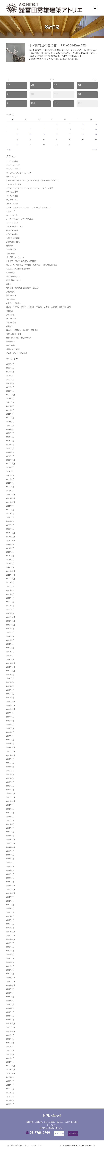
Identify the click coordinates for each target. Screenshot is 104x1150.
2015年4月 (10, 824)
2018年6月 (10, 686)
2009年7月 (10, 1085)
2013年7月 (10, 904)
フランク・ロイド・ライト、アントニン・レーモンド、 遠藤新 (29, 188)
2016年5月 (10, 774)
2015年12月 (10, 793)
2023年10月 (10, 463)
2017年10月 (10, 709)
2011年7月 (10, 996)
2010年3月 (10, 1054)
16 (56, 134)
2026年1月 (10, 391)
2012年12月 (10, 931)
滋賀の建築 (10, 299)
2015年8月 (10, 809)
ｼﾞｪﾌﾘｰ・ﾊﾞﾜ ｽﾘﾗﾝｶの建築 (16, 353)
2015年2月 (10, 832)
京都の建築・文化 (13, 242)
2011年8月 (10, 993)
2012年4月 (10, 962)
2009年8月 (10, 1081)
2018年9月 (10, 674)
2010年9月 (10, 1035)
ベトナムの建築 (12, 195)
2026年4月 (10, 379)
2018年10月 (10, 671)
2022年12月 (10, 494)
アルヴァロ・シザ (13, 165)
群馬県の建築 (11, 318)
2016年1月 (10, 789)
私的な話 (9, 311)
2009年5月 (10, 1092)
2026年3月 (10, 383)
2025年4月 (10, 414)
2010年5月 (10, 1046)
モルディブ (10, 211)
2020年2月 (10, 609)
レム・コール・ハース (14, 226)
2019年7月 (10, 636)
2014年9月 (10, 851)
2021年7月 (10, 548)
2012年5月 (10, 958)
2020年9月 (10, 582)
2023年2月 (10, 486)
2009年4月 (10, 1096)
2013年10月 (10, 893)
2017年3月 (10, 736)
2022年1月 (10, 529)
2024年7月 (10, 433)
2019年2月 (10, 655)
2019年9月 (10, 628)
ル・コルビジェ (12, 222)
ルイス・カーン (12, 215)
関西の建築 (10, 345)
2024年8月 (10, 429)
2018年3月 (10, 697)
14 (30, 134)
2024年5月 (10, 441)
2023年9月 (10, 467)
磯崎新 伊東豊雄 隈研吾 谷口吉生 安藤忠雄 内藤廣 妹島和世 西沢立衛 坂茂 (38, 307)
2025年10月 (10, 394)
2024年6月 (10, 437)
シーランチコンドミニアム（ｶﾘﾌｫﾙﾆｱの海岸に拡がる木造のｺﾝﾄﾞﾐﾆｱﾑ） (32, 180)
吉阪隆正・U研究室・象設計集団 (18, 268)
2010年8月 (10, 1039)
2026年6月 (10, 371)
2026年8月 (10, 364)
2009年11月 (10, 1069)
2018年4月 (10, 694)
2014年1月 (10, 881)
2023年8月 (10, 471)
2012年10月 (10, 939)
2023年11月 (10, 460)
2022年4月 (10, 521)
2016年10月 (10, 755)
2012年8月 (10, 947)
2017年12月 (10, 701)
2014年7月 (10, 858)
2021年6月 (10, 552)
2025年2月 (10, 417)
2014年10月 (10, 847)
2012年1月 (10, 973)
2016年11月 (10, 751)
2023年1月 (10, 490)
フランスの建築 (12, 192)
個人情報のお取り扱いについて (18, 1145)
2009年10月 (10, 1073)
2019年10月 (10, 625)
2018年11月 (10, 667)
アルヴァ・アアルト (13, 169)
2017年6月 (10, 724)
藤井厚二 (9, 326)
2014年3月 (10, 874)
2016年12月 (10, 747)
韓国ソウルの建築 (13, 349)
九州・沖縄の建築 (13, 238)
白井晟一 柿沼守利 (13, 303)
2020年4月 (10, 602)
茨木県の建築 (11, 322)
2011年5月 (10, 1004)
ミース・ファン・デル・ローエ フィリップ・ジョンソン (28, 207)
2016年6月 (10, 770)
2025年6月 (10, 406)
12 (96, 129)
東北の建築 (74, 59)
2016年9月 (10, 759)
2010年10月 (10, 1031)
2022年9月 (10, 506)
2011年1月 (10, 1019)
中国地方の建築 (12, 230)
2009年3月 (10, 1100)
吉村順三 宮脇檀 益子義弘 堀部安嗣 (21, 261)
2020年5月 (10, 598)
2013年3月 (10, 920)
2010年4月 (10, 1050)
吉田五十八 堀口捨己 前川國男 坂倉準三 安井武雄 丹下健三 (31, 265)
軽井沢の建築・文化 (13, 334)
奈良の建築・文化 (13, 276)
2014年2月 (10, 878)
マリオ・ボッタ (12, 203)
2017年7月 (10, 720)
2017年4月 (10, 732)
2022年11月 (10, 498)
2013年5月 (10, 912)
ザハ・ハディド (12, 176)
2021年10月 (10, 540)
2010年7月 (10, 1042)
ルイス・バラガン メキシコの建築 (19, 219)
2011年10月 (10, 985)
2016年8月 (10, 763)
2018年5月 (10, 690)
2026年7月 (10, 368)
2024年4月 (10, 444)
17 (70, 134)
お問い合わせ (59, 1133)
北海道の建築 (11, 249)
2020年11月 (10, 575)
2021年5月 (10, 555)
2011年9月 (10, 989)
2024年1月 (10, 456)
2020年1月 (10, 613)
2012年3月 (10, 966)
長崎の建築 (10, 341)
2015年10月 (10, 801)
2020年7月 (10, 590)
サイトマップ (36, 1145)
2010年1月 (10, 1062)
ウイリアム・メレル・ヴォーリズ (18, 173)
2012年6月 (10, 954)
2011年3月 (10, 1012)
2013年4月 (10, 916)
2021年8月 (10, 544)
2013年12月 (10, 885)
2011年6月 (10, 1000)
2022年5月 (10, 517)
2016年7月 (10, 766)
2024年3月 (10, 448)
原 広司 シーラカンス (15, 257)
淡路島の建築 (11, 295)
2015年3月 (10, 828)
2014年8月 (10, 855)
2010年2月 (10, 1058)
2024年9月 (10, 425)
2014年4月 (10, 870)
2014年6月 (10, 862)
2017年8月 (10, 717)
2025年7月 (10, 402)
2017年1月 (10, 743)
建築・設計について (62, 59)
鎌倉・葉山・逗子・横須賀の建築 (18, 337)
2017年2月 (10, 739)
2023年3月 (10, 483)
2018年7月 (10, 682)
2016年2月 (10, 786)
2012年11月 (10, 935)
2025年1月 (10, 421)
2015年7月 (10, 812)
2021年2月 (10, 563)
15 (44, 134)
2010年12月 (10, 1023)
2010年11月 (10, 1027)
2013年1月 (10, 927)
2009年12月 (10, 1065)
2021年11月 (10, 536)
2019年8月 (10, 632)
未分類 (8, 284)
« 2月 (9, 149)
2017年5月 (10, 728)
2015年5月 (10, 820)
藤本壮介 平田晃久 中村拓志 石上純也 (22, 330)
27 (17, 144)
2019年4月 (10, 647)
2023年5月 (10, 475)
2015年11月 (10, 797)
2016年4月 (10, 778)
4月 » (95, 149)
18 (83, 134)
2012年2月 (10, 970)
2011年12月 (10, 977)
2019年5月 (10, 644)
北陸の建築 (10, 253)
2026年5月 (10, 375)
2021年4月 (10, 559)
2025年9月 (10, 398)
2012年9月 (10, 943)
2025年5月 (10, 410)
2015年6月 (10, 816)
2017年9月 (10, 713)
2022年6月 (10, 513)
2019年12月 (10, 617)
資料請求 (72, 1133)
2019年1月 (10, 659)
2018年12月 (10, 663)
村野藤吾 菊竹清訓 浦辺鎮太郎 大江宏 (22, 288)
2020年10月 (10, 578)
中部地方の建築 (12, 234)
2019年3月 (10, 651)
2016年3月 (10, 782)
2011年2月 (10, 1016)
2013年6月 (10, 908)
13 (17, 134)
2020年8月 (10, 586)
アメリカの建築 (12, 161)
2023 (52, 79)
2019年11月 (10, 621)
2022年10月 (10, 502)
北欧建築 (9, 245)
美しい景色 (10, 314)
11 (83, 129)
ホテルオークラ (12, 199)
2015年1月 (10, 835)
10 (70, 129)
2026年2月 (10, 387)
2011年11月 (10, 981)
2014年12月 (10, 839)
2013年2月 (10, 924)
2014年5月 (10, 866)
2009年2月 (10, 1104)
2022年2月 (10, 525)
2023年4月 (10, 479)
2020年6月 (10, 594)
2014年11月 (10, 843)
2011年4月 (10, 1008)
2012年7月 (10, 950)
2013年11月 (10, 889)
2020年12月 (10, 571)
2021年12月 (10, 533)
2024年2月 (10, 452)
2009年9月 (10, 1077)
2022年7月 (10, 509)
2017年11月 (10, 705)
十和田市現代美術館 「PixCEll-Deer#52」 (59, 45)
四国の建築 (10, 272)
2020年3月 (10, 605)
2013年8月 (10, 901)
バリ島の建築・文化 (13, 184)
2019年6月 (10, 640)
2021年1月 (10, 567)
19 (96, 134)
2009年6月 (10, 1089)
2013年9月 (10, 897)
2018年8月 (10, 678)
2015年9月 (10, 805)
